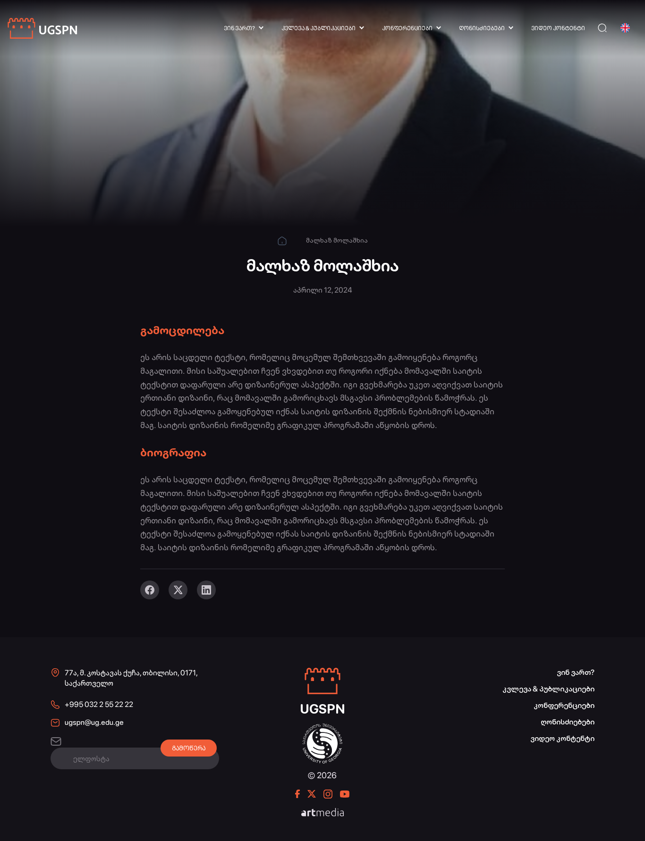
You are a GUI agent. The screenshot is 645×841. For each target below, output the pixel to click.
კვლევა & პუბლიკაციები (318, 28)
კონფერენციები (407, 28)
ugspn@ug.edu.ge (94, 722)
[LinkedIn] (206, 589)
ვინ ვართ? (239, 28)
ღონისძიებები (482, 28)
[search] (602, 28)
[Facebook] (149, 589)
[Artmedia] (322, 813)
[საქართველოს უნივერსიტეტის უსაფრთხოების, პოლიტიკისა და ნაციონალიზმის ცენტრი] (43, 28)
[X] (311, 794)
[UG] (322, 728)
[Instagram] (327, 794)
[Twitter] (178, 589)
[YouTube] (344, 794)
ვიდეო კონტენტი (558, 28)
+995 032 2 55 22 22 (99, 704)
